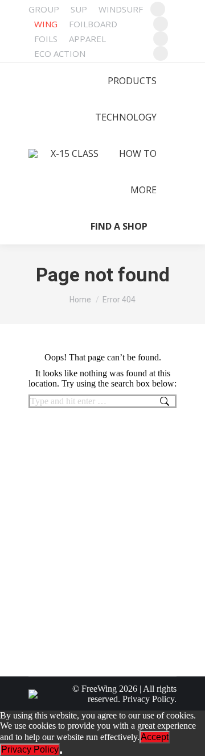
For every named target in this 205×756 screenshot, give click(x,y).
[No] (61, 752)
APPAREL (87, 38)
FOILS (46, 38)
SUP (79, 9)
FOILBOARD (93, 24)
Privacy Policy (30, 749)
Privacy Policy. (149, 699)
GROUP (43, 9)
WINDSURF (121, 9)
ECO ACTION (59, 53)
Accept (155, 737)
